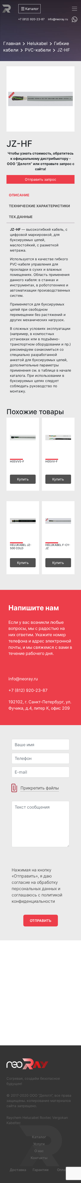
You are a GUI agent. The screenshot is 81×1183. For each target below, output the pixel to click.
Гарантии (41, 1170)
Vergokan (60, 1117)
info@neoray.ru (58, 19)
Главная (12, 43)
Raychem (13, 1117)
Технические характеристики (39, 206)
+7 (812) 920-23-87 (31, 19)
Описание (19, 195)
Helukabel (37, 43)
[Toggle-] (74, 8)
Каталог (39, 1137)
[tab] (40, 196)
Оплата (63, 1170)
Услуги (39, 1144)
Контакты (39, 1158)
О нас (39, 1151)
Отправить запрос (40, 179)
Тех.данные (21, 217)
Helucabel (30, 1117)
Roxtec (45, 1117)
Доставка (18, 1170)
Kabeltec (13, 1123)
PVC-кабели (38, 50)
